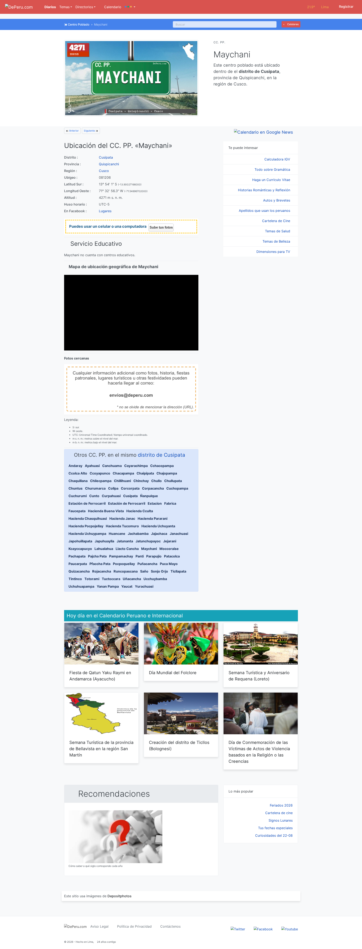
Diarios (50, 7)
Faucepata (77, 511)
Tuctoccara (111, 579)
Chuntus (76, 488)
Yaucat (126, 586)
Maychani (149, 549)
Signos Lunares (281, 820)
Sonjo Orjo (159, 571)
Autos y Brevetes (277, 200)
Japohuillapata (80, 541)
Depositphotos (119, 896)
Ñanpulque (149, 496)
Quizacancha (79, 571)
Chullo (156, 481)
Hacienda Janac (122, 518)
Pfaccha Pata (99, 564)
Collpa (113, 488)
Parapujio (154, 556)
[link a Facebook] (263, 929)
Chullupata (173, 481)
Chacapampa (123, 473)
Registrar (345, 6)
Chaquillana (78, 481)
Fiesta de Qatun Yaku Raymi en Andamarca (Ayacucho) (100, 675)
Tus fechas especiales (275, 828)
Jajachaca (159, 533)
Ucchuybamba (155, 579)
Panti (140, 556)
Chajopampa (166, 473)
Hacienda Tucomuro (122, 526)
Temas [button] (64, 7)
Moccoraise (169, 549)
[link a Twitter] (238, 929)
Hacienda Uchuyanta (158, 526)
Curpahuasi (111, 496)
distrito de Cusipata (161, 455)
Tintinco (75, 579)
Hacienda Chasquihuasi (88, 518)
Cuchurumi (78, 496)
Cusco (104, 171)
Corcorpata (130, 488)
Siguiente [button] (90, 130)
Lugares (105, 211)
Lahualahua (103, 549)
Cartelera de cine (279, 813)
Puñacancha (147, 564)
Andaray (75, 466)
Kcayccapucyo (80, 549)
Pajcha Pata (97, 556)
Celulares (293, 24)
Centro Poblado (78, 24)
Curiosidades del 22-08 (274, 835)
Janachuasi (179, 533)
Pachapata (77, 556)
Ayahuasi (92, 466)
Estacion (155, 503)
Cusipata (106, 157)
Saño (144, 571)
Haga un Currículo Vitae (271, 180)
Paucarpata (78, 564)
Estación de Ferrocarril (87, 503)
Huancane (117, 533)
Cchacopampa (162, 466)
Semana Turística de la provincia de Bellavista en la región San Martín (101, 749)
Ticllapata (178, 571)
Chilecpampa (100, 481)
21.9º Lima (318, 7)
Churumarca (95, 488)
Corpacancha (153, 488)
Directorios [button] (84, 7)
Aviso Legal (99, 926)
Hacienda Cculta (139, 511)
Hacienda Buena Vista (106, 511)
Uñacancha (132, 579)
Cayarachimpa (136, 466)
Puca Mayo (169, 564)
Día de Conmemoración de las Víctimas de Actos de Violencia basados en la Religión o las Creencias (259, 752)
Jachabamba (138, 533)
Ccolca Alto (78, 473)
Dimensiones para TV (273, 252)
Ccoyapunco (100, 473)
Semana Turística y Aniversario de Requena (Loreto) (259, 675)
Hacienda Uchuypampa (87, 533)
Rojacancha (101, 571)
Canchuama (112, 466)
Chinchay (141, 481)
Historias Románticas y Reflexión (264, 190)
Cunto (94, 496)
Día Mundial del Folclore (173, 672)
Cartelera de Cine (276, 221)
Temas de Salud (278, 231)
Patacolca (172, 556)
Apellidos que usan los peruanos (265, 210)
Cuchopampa (177, 488)
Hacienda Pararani (152, 518)
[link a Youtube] (289, 929)
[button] (130, 7)
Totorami (91, 579)
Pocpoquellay (124, 564)
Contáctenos (170, 926)
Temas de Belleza (276, 241)
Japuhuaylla (104, 541)
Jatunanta (125, 541)
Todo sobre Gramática (273, 169)
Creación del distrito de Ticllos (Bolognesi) (179, 745)
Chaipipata (145, 473)
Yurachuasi (144, 586)
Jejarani (169, 541)
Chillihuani (122, 481)
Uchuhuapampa (81, 586)
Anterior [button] (74, 130)
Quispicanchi (109, 164)
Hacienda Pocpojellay (86, 526)
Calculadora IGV (277, 159)
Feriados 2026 (281, 805)
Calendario (112, 7)
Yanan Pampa (108, 586)
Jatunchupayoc (148, 541)
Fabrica (170, 503)
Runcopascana (126, 571)
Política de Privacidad (134, 926)
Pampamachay (121, 556)
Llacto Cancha (127, 549)
